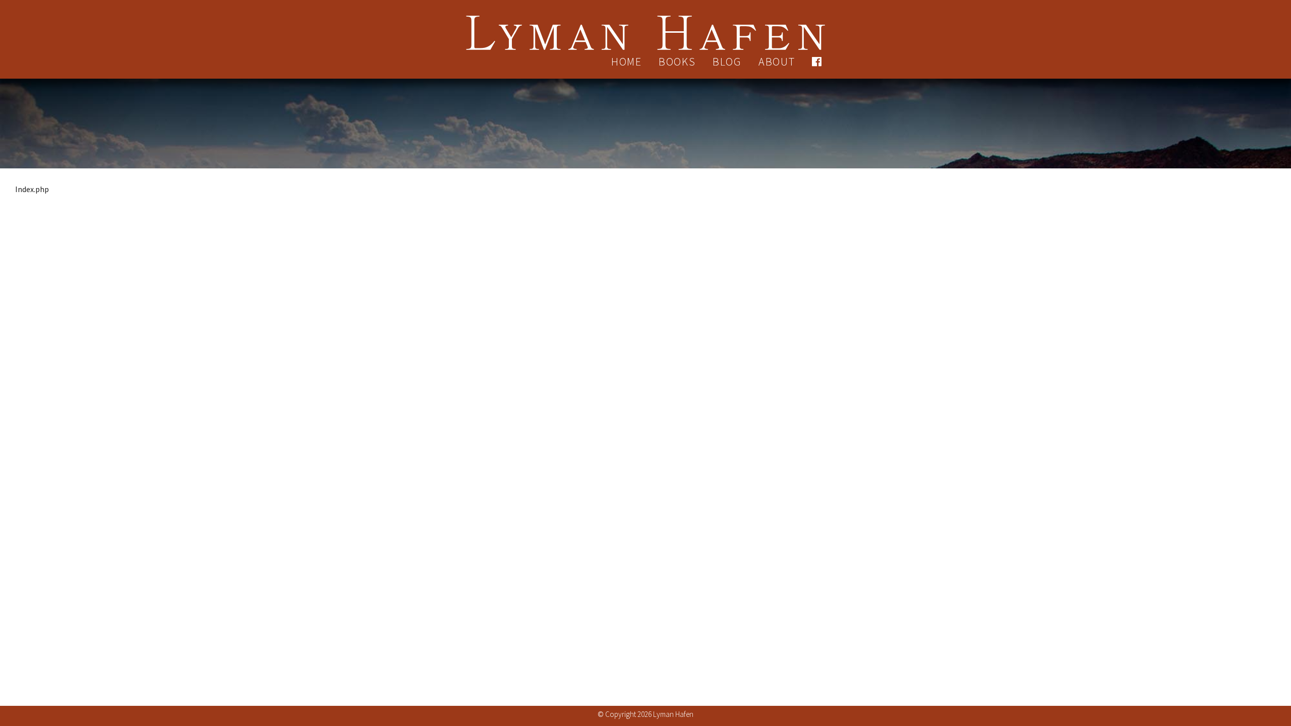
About (776, 61)
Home (626, 61)
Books (677, 61)
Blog (727, 61)
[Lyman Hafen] (645, 26)
